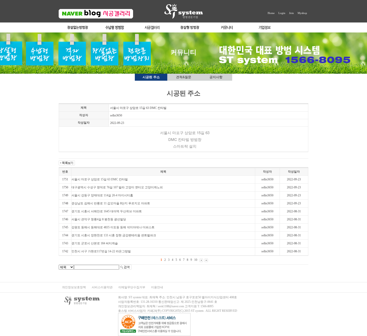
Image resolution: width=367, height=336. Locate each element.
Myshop (302, 12)
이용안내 (157, 287)
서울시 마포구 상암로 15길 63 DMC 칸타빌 (99, 179)
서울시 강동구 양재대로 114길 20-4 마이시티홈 (102, 195)
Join (291, 12)
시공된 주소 (151, 77)
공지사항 (215, 77)
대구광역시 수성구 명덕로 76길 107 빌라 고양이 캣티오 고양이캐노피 (117, 187)
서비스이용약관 (102, 287)
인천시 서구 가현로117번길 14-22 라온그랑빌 (101, 251)
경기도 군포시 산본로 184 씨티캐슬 (94, 243)
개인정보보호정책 (74, 287)
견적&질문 (183, 77)
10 (195, 260)
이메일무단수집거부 (132, 287)
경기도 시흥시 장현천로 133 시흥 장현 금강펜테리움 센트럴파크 (113, 235)
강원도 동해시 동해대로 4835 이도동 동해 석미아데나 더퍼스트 (113, 227)
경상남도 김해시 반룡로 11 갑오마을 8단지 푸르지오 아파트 (110, 203)
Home (271, 12)
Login (281, 12)
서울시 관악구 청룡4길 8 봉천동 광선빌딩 (98, 219)
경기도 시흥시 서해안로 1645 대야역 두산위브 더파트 (106, 211)
